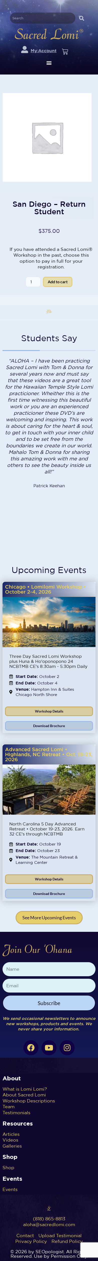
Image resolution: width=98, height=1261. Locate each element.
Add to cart (58, 281)
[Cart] (65, 52)
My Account (44, 50)
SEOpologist (49, 1251)
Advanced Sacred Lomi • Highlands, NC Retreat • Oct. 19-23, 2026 (48, 754)
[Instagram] (67, 1047)
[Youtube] (49, 1047)
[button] (49, 63)
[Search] (81, 18)
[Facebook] (30, 1047)
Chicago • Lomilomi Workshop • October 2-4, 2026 (45, 589)
